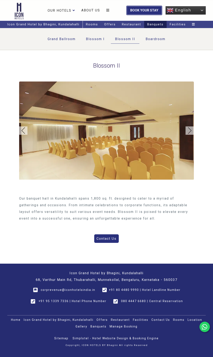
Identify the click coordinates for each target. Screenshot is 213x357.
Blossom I (95, 39)
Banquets (155, 24)
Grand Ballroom (62, 39)
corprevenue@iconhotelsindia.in (68, 290)
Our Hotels (59, 10)
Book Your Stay (144, 10)
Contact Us (160, 319)
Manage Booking (123, 326)
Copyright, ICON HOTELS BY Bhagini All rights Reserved (107, 345)
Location (195, 319)
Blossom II (125, 39)
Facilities (178, 24)
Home (16, 319)
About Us (90, 10)
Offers (110, 24)
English (182, 10)
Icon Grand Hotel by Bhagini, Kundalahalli (43, 24)
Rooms (92, 24)
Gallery (81, 326)
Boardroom (155, 39)
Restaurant (131, 24)
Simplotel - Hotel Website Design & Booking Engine (116, 338)
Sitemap (61, 338)
